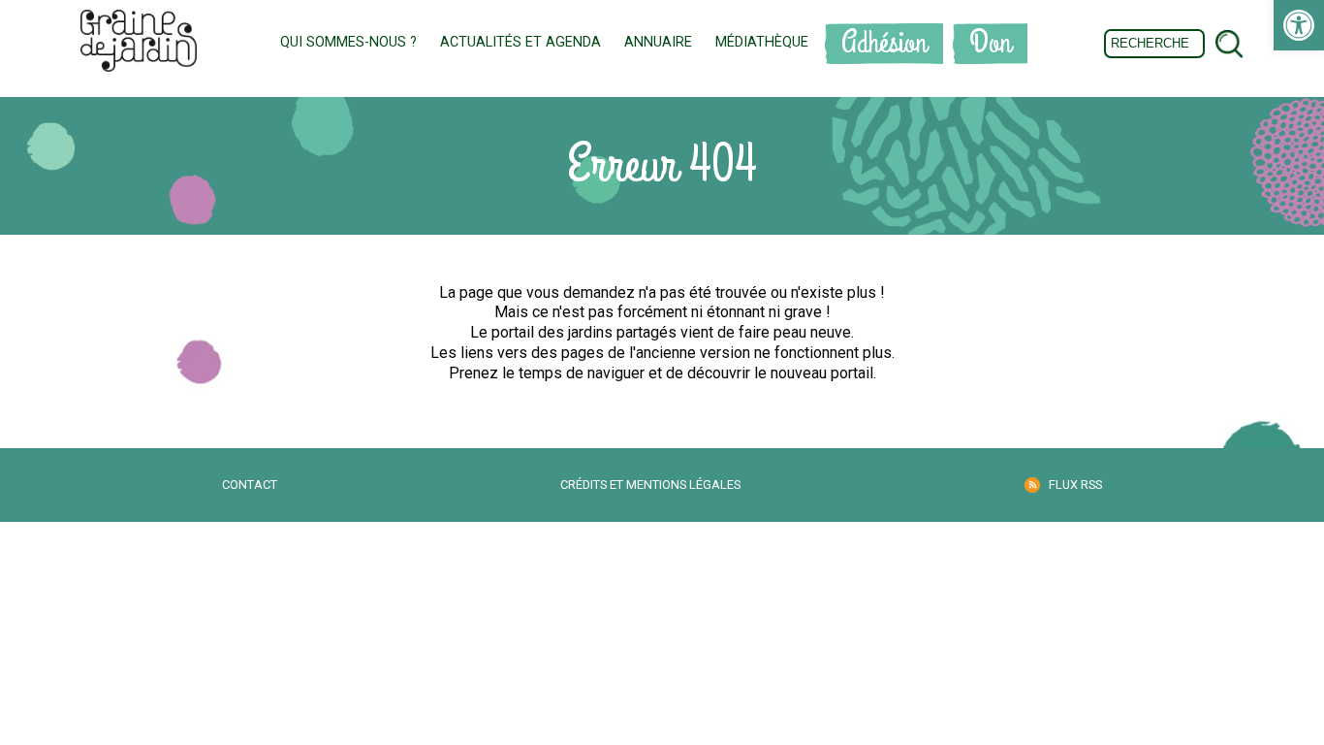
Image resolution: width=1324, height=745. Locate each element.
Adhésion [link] (884, 43)
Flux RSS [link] (1075, 484)
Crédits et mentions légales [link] (650, 484)
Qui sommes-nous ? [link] (348, 42)
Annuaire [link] (658, 42)
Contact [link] (249, 484)
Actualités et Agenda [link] (520, 42)
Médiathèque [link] (761, 42)
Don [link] (990, 43)
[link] (1299, 25)
